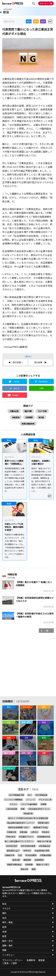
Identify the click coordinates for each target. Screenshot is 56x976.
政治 (29, 21)
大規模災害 (11, 832)
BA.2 (30, 795)
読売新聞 (29, 864)
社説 (20, 855)
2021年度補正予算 (16, 795)
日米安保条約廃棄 (28, 846)
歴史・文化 (7, 940)
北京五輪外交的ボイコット (39, 809)
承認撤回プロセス (26, 836)
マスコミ (13, 804)
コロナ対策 (42, 411)
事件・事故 (7, 922)
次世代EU (27, 850)
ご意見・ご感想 (9, 963)
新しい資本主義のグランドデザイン (19, 841)
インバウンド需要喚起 (13, 799)
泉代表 (41, 417)
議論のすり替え (42, 864)
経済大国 (16, 860)
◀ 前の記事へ (15, 362)
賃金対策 (24, 869)
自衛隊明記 (39, 860)
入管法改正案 (11, 809)
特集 (4, 950)
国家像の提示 (43, 822)
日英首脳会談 (44, 846)
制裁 (22, 809)
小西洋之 (34, 832)
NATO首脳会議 (41, 795)
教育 (4, 936)
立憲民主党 (14, 411)
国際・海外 (7, 945)
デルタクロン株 (45, 799)
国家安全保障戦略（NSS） (19, 827)
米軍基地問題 (45, 855)
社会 (4, 917)
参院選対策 (28, 813)
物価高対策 (9, 855)
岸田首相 (15, 417)
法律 (4, 931)
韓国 (33, 869)
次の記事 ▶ (40, 362)
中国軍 (43, 804)
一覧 (46, 630)
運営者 (41, 960)
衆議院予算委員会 (14, 864)
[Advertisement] (28, 666)
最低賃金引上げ (13, 850)
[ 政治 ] (28, 356)
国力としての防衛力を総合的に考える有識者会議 (28, 818)
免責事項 (31, 960)
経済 (43, 21)
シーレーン (30, 799)
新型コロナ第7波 (44, 841)
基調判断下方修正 (40, 827)
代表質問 (29, 417)
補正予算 (28, 411)
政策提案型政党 (43, 836)
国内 (36, 21)
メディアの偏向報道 (29, 804)
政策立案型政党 (28, 423)
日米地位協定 (11, 846)
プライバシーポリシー (12, 960)
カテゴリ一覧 (46, 3)
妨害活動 (23, 832)
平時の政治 (10, 836)
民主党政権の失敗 (42, 850)
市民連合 (45, 832)
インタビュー (8, 954)
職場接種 (27, 860)
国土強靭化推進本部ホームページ (20, 822)
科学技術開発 (31, 855)
